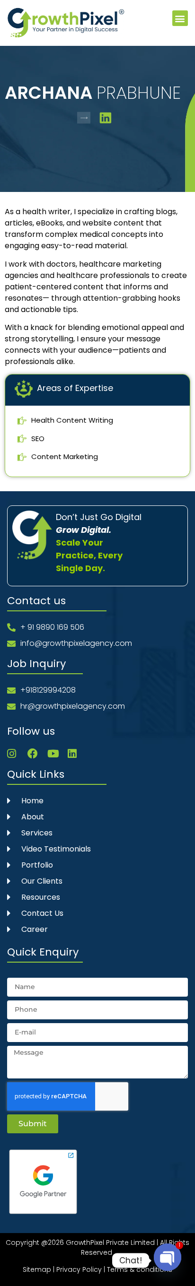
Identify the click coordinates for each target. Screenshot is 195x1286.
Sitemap (37, 1269)
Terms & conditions (139, 1269)
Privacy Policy (79, 1269)
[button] (180, 18)
